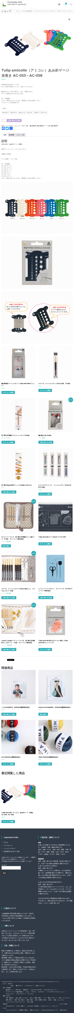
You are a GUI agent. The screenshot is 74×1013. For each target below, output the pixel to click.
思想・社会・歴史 (19, 1000)
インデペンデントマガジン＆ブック (15, 1002)
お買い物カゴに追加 (14, 120)
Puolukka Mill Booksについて (49, 1010)
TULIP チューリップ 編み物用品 (14, 991)
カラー (5, 108)
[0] (64, 4)
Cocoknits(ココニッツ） (50, 989)
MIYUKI (33, 991)
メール (4, 865)
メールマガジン (28, 985)
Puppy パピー (9, 993)
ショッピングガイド (9, 848)
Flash (36, 981)
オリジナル (30, 993)
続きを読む (6, 546)
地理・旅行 (9, 1000)
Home (5, 842)
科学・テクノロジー (64, 998)
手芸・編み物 (9, 998)
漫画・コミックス (58, 1000)
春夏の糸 (25, 989)
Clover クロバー (20, 993)
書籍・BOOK (6, 996)
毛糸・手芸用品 (7, 987)
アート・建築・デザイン (49, 998)
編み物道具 (40, 126)
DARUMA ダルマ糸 (36, 989)
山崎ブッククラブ (40, 985)
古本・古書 (30, 1002)
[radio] (5, 112)
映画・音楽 (29, 1000)
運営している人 (34, 1010)
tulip (49, 126)
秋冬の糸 (18, 989)
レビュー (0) (20, 135)
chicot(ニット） (45, 1006)
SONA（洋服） (20, 1006)
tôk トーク (55, 1006)
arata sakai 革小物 (32, 1006)
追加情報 (11, 135)
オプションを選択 (8, 392)
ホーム (18, 11)
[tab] (5, 135)
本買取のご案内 (23, 1010)
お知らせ (10, 983)
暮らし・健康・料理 (35, 998)
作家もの (5, 1004)
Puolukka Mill (14, 2)
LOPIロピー (41, 991)
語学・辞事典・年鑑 (40, 1000)
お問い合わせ (63, 1010)
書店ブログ (19, 985)
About (4, 1008)
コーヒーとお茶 (63, 1004)
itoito (26, 991)
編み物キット (9, 989)
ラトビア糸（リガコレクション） (56, 991)
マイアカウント (8, 845)
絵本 (50, 1000)
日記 (12, 985)
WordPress (56, 981)
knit (23, 126)
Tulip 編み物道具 (27, 11)
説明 (5, 135)
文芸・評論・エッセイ (21, 998)
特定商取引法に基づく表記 (11, 851)
